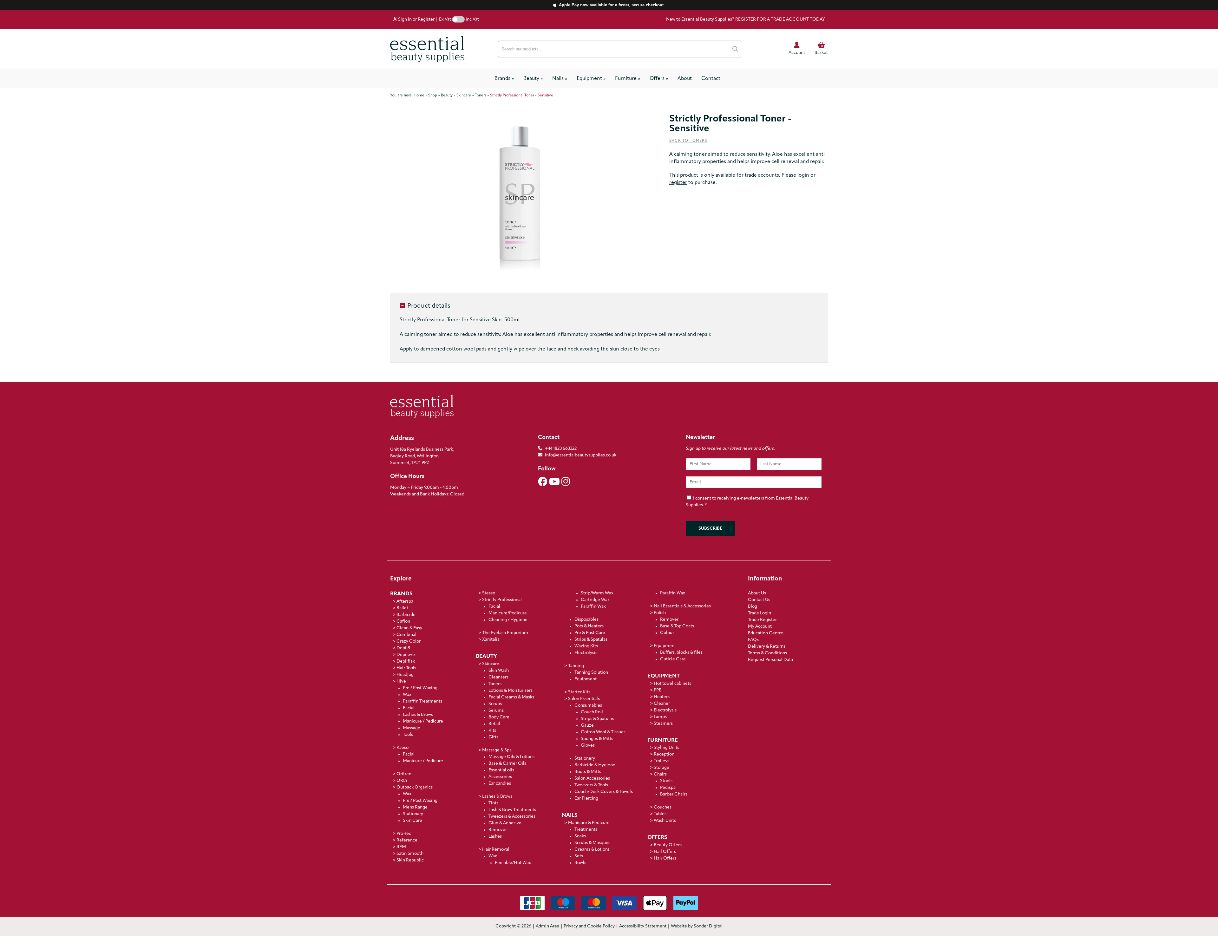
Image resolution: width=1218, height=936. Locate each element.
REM (401, 847)
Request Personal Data (770, 660)
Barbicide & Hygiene (594, 765)
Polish (660, 613)
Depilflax (405, 661)
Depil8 (403, 648)
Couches (662, 807)
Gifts (493, 737)
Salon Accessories (592, 778)
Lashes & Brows (418, 714)
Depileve (405, 654)
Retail (494, 724)
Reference (406, 840)
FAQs (753, 640)
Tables (660, 814)
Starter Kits (579, 692)
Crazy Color (408, 641)
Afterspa (404, 601)
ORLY (402, 780)
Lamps (660, 717)
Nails (559, 78)
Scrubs (495, 704)
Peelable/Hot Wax (513, 863)
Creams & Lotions (592, 849)
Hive (401, 681)
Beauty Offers (668, 845)
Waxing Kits (586, 646)
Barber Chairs (673, 794)
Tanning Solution (591, 672)
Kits (492, 730)
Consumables (588, 705)
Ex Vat (445, 19)
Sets (578, 856)
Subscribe (710, 528)
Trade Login (759, 613)
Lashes (495, 836)
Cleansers (498, 677)
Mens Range (415, 807)
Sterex (488, 593)
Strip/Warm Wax (597, 593)
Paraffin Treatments (422, 701)
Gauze (587, 725)
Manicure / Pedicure (423, 721)
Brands (504, 78)
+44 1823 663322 (561, 448)
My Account (760, 626)
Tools (408, 734)
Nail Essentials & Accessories (682, 606)
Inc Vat (472, 19)
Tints (493, 803)
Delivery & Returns (766, 646)
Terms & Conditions (767, 653)
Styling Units (666, 747)
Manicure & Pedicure (589, 823)
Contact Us (759, 600)
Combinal (406, 634)
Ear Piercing (586, 798)
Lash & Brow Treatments (512, 810)
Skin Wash (498, 670)
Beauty (533, 78)
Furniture (627, 78)
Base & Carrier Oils (507, 763)
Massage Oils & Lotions (511, 757)
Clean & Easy (409, 628)
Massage (411, 728)
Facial (409, 708)
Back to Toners (688, 141)
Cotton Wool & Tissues (603, 732)
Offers (659, 78)
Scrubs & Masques (592, 843)
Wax (407, 694)
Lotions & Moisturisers (510, 690)
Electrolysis (585, 653)
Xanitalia (491, 639)
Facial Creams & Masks (511, 697)
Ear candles (499, 783)
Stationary (413, 814)
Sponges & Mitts (597, 738)
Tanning (576, 666)
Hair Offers (665, 858)
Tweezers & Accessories (511, 816)
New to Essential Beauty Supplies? (745, 19)
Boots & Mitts (587, 771)
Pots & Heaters (589, 626)
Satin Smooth (409, 853)
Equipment (591, 78)
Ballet (402, 608)
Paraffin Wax (593, 606)
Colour (667, 633)
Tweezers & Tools (591, 785)
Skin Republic (410, 860)
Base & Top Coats (677, 626)
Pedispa (668, 787)
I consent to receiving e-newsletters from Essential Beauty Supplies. (747, 501)
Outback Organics (414, 787)
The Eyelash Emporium (505, 633)
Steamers (663, 723)
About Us (757, 593)
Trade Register (762, 620)
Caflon (403, 621)
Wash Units (665, 820)
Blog (752, 606)
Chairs (660, 774)
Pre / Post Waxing (420, 688)
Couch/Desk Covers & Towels (603, 791)
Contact (710, 78)
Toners (494, 684)
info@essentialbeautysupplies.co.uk (580, 455)
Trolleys (661, 761)
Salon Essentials (584, 699)
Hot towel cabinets (672, 683)
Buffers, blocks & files (681, 652)
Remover (497, 830)
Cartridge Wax (595, 600)
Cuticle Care (673, 659)
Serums (496, 710)
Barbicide (406, 614)
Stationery (584, 758)
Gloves (588, 745)
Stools (666, 781)
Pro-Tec (403, 833)
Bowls (580, 863)
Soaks (580, 836)
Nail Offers (665, 851)
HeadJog (405, 674)
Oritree (403, 774)
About (685, 78)
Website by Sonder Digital (697, 926)
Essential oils (501, 770)
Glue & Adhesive (504, 823)
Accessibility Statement (642, 926)
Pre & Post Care (589, 633)
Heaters (662, 697)
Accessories (500, 777)
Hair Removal (495, 849)
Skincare (490, 664)
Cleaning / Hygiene (507, 620)
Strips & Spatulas (590, 639)
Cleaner (662, 703)
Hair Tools (406, 668)
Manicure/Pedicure (507, 613)
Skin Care (412, 820)
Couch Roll (592, 712)
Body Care (498, 717)
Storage (661, 767)
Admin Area (547, 926)
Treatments (585, 829)
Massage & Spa (497, 750)
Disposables (586, 619)
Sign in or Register (416, 19)
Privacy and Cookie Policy (589, 926)
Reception (664, 754)
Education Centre (765, 633)
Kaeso (402, 747)
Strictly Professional (502, 600)
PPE (657, 690)
